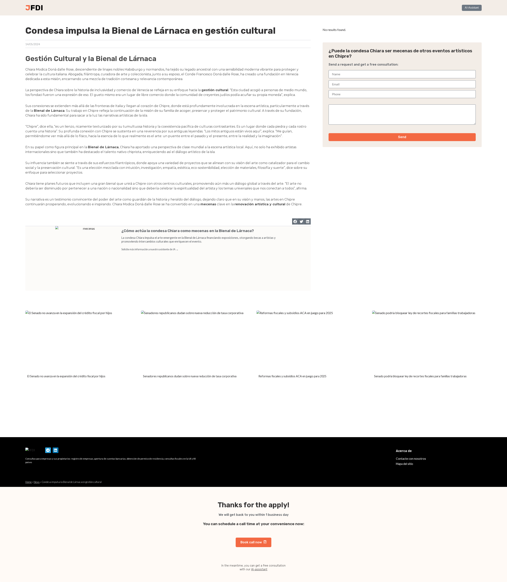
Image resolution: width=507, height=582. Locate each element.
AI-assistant (259, 569)
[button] (295, 221)
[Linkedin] (55, 450)
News (37, 482)
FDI (36, 7)
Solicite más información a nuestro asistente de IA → (149, 249)
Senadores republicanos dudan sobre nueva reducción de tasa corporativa (189, 376)
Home (28, 482)
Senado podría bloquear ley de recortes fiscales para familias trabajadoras (420, 376)
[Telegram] (48, 450)
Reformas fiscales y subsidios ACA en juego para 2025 (292, 376)
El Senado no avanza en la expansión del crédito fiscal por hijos (66, 376)
